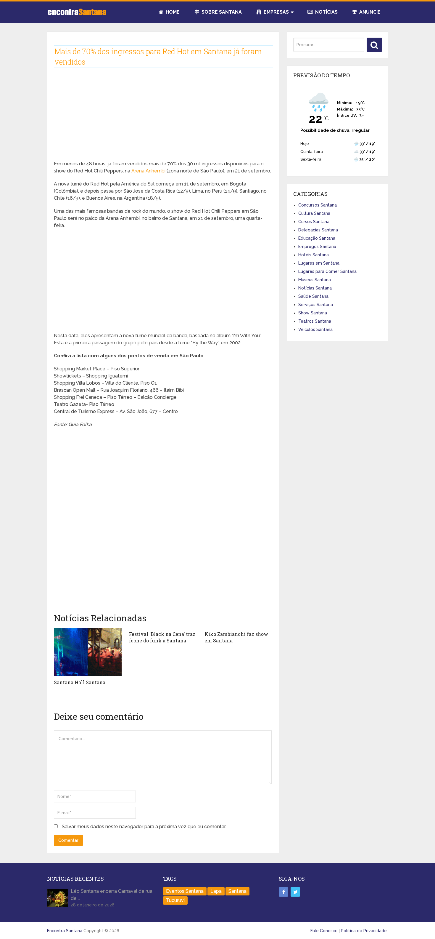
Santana (237, 891)
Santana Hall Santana (79, 682)
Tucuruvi (175, 900)
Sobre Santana (221, 12)
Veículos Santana (315, 329)
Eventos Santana (185, 891)
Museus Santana (314, 279)
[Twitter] (295, 892)
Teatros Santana (314, 321)
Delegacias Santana (318, 230)
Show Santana (312, 313)
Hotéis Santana (313, 254)
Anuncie (369, 12)
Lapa (216, 891)
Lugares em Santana (318, 263)
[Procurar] (374, 45)
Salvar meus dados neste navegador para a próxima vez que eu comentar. (144, 826)
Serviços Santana (315, 304)
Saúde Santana (313, 296)
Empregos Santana (317, 246)
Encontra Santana (64, 930)
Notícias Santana (315, 288)
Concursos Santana (317, 205)
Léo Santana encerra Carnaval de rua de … (111, 894)
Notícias (326, 12)
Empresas (275, 12)
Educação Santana (316, 238)
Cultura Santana (314, 213)
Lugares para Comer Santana (327, 271)
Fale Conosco (324, 930)
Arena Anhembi (148, 171)
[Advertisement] (163, 118)
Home (172, 12)
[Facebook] (283, 892)
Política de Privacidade (364, 930)
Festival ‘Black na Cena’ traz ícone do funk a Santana (162, 637)
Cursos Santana (313, 221)
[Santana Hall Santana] (88, 652)
